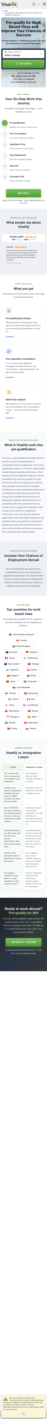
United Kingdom (23, 646)
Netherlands (14, 711)
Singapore (14, 717)
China (12, 681)
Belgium (14, 676)
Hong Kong (33, 693)
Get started (25, 63)
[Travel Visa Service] (9, 4)
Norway (35, 711)
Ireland (15, 699)
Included (9, 337)
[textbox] (23, 55)
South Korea (32, 658)
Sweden (12, 723)
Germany (33, 652)
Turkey (14, 728)
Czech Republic (23, 687)
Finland (12, 693)
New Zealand (13, 664)
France (12, 658)
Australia (13, 652)
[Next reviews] (42, 251)
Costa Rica (32, 681)
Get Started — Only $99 (23, 942)
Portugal (35, 664)
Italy (33, 699)
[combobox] (23, 54)
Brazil (33, 676)
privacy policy (11, 1409)
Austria (34, 670)
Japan (11, 705)
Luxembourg (32, 705)
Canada (23, 640)
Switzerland (33, 723)
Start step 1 (24, 193)
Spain (34, 717)
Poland (33, 728)
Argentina (14, 670)
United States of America (23, 634)
